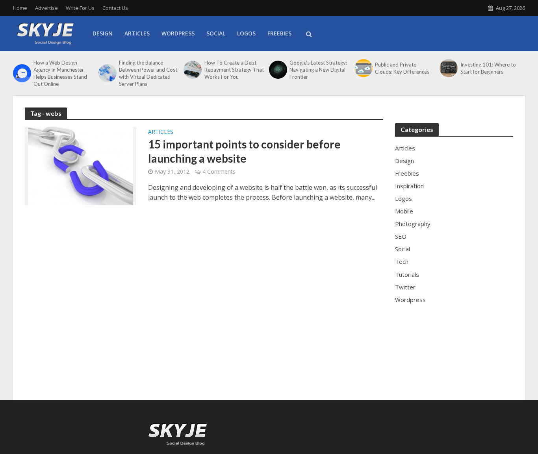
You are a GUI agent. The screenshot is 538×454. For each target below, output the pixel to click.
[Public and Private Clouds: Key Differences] (362, 68)
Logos (246, 33)
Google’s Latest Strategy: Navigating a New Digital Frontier (318, 69)
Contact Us (115, 7)
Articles (137, 33)
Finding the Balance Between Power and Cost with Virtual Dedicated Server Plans (148, 73)
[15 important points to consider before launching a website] (80, 165)
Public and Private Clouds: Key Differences (402, 68)
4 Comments (219, 171)
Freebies (279, 33)
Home (20, 7)
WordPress (178, 33)
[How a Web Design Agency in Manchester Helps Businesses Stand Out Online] (21, 73)
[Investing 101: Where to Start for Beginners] (448, 68)
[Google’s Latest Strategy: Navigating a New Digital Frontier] (277, 70)
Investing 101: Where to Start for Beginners (488, 68)
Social (215, 33)
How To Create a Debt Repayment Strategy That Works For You (234, 69)
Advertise (46, 7)
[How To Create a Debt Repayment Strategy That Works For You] (192, 70)
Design (103, 33)
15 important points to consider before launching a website (244, 151)
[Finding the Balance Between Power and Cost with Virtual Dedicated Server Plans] (106, 73)
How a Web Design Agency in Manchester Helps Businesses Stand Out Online (60, 73)
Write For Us (80, 7)
